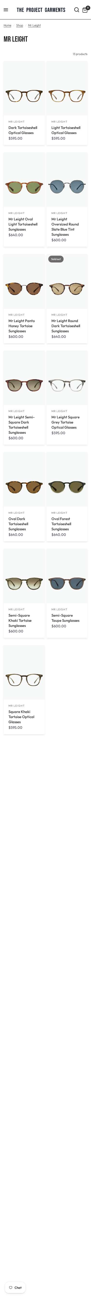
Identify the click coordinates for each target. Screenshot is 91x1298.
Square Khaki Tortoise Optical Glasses (21, 716)
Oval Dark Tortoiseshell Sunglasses (18, 523)
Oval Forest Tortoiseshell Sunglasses (61, 523)
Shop (19, 25)
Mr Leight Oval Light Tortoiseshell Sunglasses (22, 224)
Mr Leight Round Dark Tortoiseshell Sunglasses (65, 325)
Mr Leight (34, 25)
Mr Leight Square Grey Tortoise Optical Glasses (65, 422)
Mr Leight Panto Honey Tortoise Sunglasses (21, 325)
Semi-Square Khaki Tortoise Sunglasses (20, 620)
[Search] (77, 9)
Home (7, 25)
